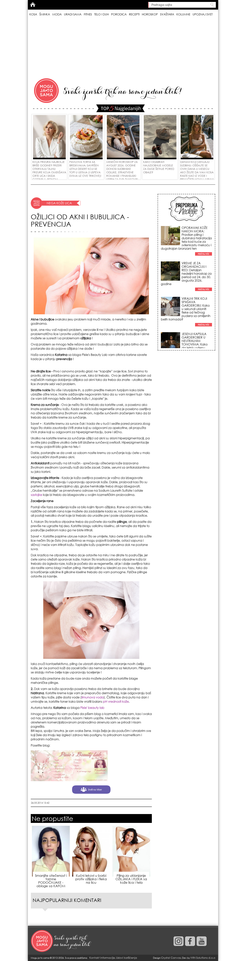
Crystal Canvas (171, 957)
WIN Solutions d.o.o (202, 957)
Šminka (44, 14)
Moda (57, 14)
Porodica (119, 14)
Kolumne (183, 14)
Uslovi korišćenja (126, 957)
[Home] (61, 941)
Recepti (134, 14)
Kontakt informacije (102, 957)
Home (33, 4)
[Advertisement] (123, 48)
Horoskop (150, 14)
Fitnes (88, 14)
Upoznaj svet (203, 14)
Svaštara (167, 14)
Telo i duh (101, 14)
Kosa (33, 14)
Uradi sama (72, 14)
